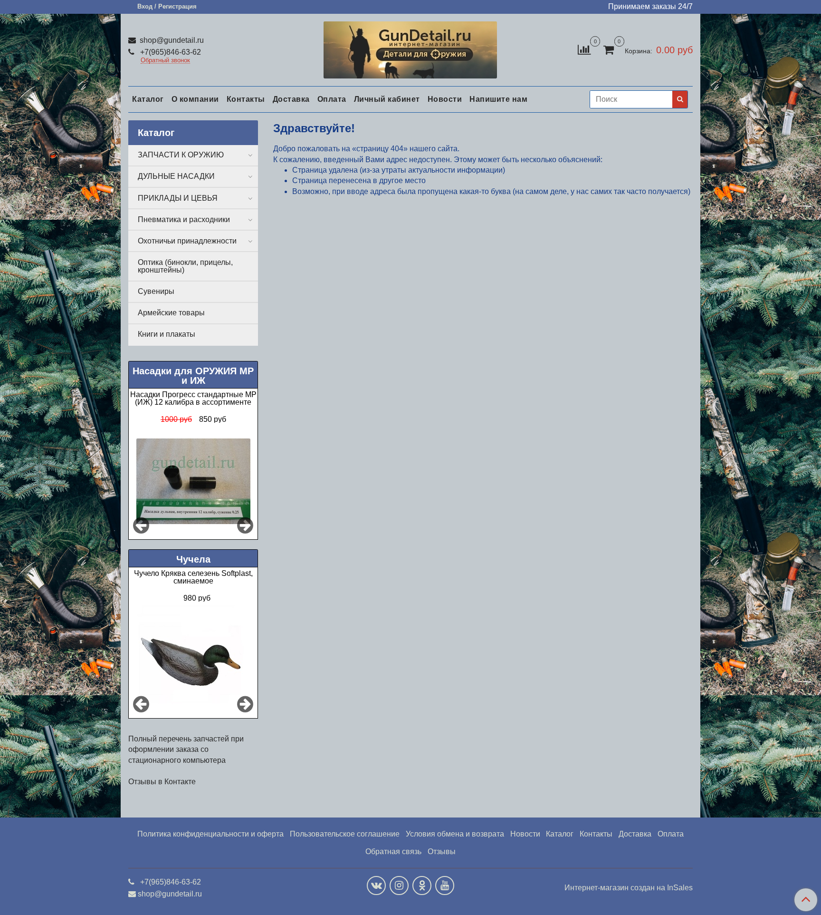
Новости (445, 99)
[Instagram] (399, 885)
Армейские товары (171, 313)
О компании (195, 99)
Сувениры (156, 291)
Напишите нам (498, 99)
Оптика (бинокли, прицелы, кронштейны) (185, 266)
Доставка (291, 99)
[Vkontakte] (376, 885)
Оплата (331, 99)
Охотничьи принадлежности (187, 241)
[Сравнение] (584, 49)
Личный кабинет (387, 99)
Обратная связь (393, 851)
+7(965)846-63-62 (169, 52)
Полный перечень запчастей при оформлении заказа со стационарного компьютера (186, 749)
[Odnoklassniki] (421, 885)
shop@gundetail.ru (171, 40)
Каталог (148, 99)
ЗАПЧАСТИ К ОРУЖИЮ (181, 155)
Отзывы (442, 851)
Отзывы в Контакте (162, 782)
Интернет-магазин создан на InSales (628, 888)
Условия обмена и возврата (455, 834)
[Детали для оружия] (410, 47)
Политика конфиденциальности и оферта (210, 834)
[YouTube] (444, 885)
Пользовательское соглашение (345, 834)
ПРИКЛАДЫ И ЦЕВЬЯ (178, 198)
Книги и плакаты (166, 334)
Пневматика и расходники (184, 219)
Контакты (246, 99)
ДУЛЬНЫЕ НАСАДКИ (176, 176)
